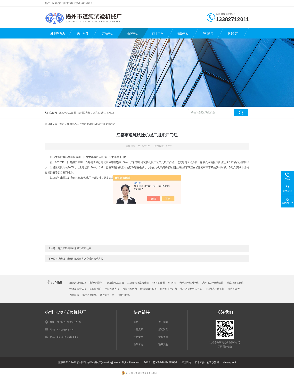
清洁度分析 (234, 288)
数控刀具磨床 (129, 288)
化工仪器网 (213, 362)
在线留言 (207, 33)
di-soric (172, 282)
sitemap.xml (229, 362)
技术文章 (157, 33)
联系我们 (233, 33)
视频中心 (182, 33)
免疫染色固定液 (115, 282)
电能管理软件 (96, 282)
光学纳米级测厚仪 (189, 282)
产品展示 (138, 329)
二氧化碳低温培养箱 (138, 282)
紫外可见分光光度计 (212, 282)
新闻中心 (132, 33)
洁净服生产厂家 (168, 288)
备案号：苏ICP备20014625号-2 (160, 362)
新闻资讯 (163, 329)
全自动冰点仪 (112, 288)
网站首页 (59, 33)
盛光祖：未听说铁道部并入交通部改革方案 (80, 258)
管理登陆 (186, 362)
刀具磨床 (74, 295)
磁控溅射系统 (89, 295)
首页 (62, 124)
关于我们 (82, 33)
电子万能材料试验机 (191, 288)
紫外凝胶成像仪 (77, 288)
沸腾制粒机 (124, 295)
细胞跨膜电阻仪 (77, 282)
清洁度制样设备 (148, 288)
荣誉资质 (163, 337)
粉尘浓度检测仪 (235, 282)
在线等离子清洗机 (214, 288)
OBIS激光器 (158, 282)
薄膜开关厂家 (107, 295)
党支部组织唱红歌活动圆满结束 (74, 248)
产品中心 (107, 33)
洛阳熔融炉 (95, 288)
